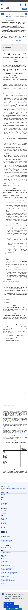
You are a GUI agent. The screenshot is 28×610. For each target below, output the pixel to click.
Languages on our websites (6, 552)
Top (3, 477)
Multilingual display (7, 47)
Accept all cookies (8, 603)
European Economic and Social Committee (9, 572)
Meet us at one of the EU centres (7, 543)
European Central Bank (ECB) (6, 568)
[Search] (26, 14)
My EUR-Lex (20, 5)
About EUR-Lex (4, 510)
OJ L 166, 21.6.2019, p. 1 (17, 415)
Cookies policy (4, 503)
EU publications (4, 523)
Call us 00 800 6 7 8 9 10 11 (6, 538)
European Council (4, 562)
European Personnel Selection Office (8, 580)
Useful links (3, 513)
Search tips (9, 16)
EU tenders (3, 519)
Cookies (2, 556)
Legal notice (3, 501)
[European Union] (4, 532)
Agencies (3, 583)
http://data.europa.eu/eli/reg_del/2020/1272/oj (12, 40)
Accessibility (3, 504)
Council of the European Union (6, 564)
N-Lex (2, 526)
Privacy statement (4, 506)
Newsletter (3, 512)
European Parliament (5, 561)
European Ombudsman (5, 576)
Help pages (3, 494)
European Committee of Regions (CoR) (8, 573)
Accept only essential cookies (11, 606)
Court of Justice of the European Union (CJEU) (9, 566)
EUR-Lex (5, 8)
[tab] (14, 45)
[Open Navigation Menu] (2, 14)
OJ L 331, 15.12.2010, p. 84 (20, 432)
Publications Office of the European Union (9, 581)
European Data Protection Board (7, 579)
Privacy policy (3, 553)
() (22, 88)
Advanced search (24, 17)
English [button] (25, 5)
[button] (14, 609)
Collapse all (25, 42)
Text (3, 50)
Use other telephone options (6, 540)
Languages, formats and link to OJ (10, 44)
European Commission (5, 565)
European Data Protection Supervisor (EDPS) (9, 577)
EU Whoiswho (3, 522)
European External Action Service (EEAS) (8, 570)
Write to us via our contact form (7, 541)
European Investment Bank (6, 575)
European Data (4, 518)
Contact (2, 495)
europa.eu (10, 533)
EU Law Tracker (4, 527)
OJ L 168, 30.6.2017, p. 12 (9, 405)
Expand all (19, 42)
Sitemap (2, 497)
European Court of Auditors (6, 569)
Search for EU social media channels (8, 547)
